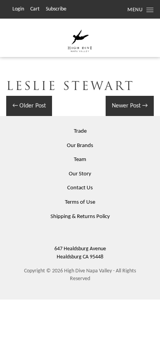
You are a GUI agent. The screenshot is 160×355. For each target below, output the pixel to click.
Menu (135, 10)
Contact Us (80, 188)
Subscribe (56, 9)
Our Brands (80, 146)
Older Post (29, 106)
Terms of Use (80, 202)
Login (18, 9)
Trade (80, 131)
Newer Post (130, 106)
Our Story (80, 174)
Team (80, 160)
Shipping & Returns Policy (80, 217)
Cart (35, 9)
